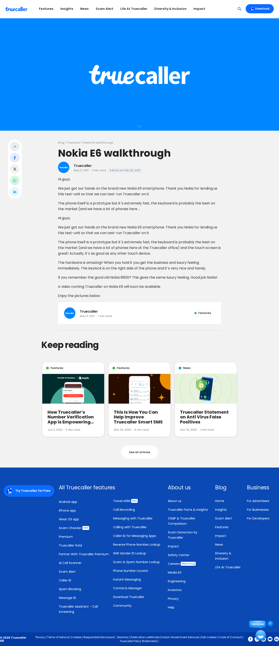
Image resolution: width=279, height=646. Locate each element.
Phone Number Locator (130, 571)
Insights (66, 9)
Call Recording (124, 509)
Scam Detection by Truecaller (182, 535)
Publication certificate (145, 637)
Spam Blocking (70, 589)
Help (171, 607)
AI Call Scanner (70, 563)
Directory (123, 637)
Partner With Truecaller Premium (84, 554)
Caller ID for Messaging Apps (134, 536)
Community (122, 605)
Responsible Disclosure (98, 637)
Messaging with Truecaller (133, 518)
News (84, 9)
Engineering (176, 581)
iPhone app (67, 510)
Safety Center (178, 555)
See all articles (139, 452)
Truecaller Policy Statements (138, 641)
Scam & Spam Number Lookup (136, 562)
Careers (181, 564)
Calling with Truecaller (130, 527)
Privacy (173, 598)
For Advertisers (258, 501)
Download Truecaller (128, 597)
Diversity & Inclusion (170, 9)
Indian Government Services (180, 637)
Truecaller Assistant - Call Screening (78, 609)
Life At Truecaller (133, 9)
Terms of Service (58, 637)
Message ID (67, 598)
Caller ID (65, 580)
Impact (199, 9)
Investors (175, 590)
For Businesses (258, 509)
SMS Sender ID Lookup (129, 553)
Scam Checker (73, 528)
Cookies (76, 637)
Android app (68, 502)
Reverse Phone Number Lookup (136, 544)
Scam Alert (104, 9)
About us (174, 501)
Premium (66, 537)
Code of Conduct (230, 637)
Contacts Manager (127, 588)
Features (46, 9)
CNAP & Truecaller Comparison (181, 521)
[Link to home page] (17, 8)
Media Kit (175, 572)
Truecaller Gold (70, 545)
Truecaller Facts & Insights (188, 509)
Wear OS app (69, 519)
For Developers (258, 518)
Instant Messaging (127, 579)
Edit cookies (209, 637)
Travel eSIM (125, 501)
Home (219, 501)
